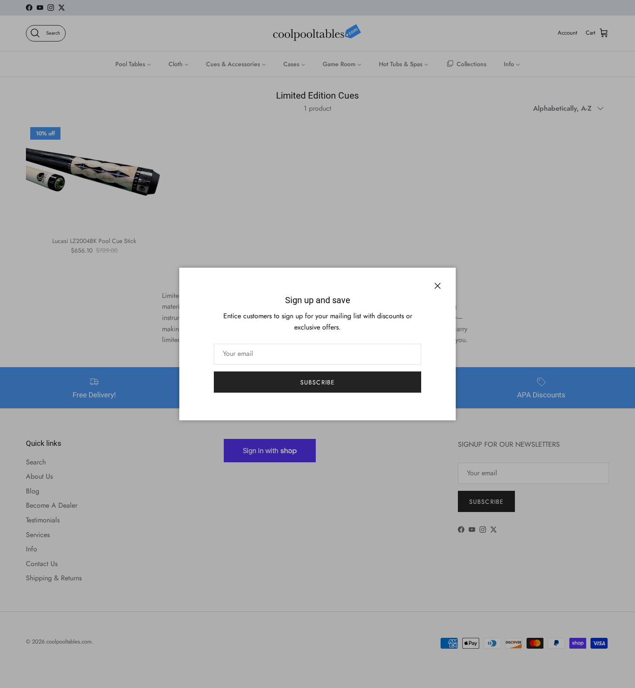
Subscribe (317, 382)
